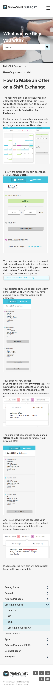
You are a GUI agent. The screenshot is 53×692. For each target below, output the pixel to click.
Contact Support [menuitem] (13, 651)
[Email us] (47, 679)
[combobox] (24, 47)
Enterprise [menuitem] (10, 656)
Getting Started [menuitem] (12, 587)
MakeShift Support (12, 66)
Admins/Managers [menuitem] (14, 599)
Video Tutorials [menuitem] (12, 633)
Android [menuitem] (12, 610)
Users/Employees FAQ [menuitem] (19, 627)
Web (29, 72)
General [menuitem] (9, 593)
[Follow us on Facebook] (35, 673)
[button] (47, 587)
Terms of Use (22, 684)
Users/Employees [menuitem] (14, 604)
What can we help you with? (22, 37)
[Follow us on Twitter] (41, 673)
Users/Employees (12, 72)
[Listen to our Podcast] (41, 679)
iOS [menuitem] (9, 616)
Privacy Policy (9, 684)
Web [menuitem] (10, 622)
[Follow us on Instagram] (47, 673)
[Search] (47, 47)
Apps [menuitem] (7, 639)
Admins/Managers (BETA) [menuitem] (18, 645)
